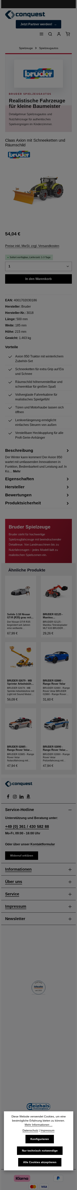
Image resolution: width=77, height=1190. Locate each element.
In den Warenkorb (38, 279)
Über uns (13, 881)
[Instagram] (15, 797)
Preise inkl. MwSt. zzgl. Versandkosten (32, 246)
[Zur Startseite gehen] (25, 14)
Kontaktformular (42, 844)
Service (12, 894)
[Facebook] (8, 797)
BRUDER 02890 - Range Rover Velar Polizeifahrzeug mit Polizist (55, 748)
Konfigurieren (39, 1139)
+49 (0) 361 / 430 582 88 (27, 826)
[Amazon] (28, 797)
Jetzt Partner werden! (36, 24)
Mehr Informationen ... (39, 1124)
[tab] (37, 460)
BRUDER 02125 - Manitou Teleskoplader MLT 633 (54, 616)
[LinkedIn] (21, 797)
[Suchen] (50, 34)
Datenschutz (30, 1130)
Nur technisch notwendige (40, 1150)
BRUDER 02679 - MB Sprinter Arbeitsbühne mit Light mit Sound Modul (20, 682)
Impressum (15, 906)
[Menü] (41, 34)
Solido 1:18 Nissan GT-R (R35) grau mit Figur (19, 616)
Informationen (18, 869)
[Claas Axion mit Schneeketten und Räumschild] (37, 190)
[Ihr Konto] (59, 34)
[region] (38, 194)
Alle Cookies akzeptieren (39, 1162)
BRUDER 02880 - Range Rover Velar (54, 682)
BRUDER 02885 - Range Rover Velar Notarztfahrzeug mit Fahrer (19, 748)
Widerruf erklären (21, 855)
